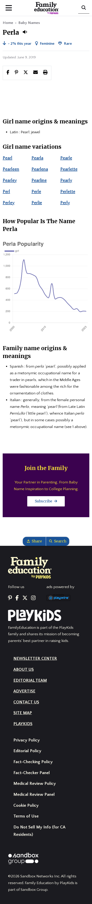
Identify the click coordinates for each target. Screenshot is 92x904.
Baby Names (29, 23)
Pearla (37, 158)
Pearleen (11, 169)
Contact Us (26, 702)
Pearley (10, 180)
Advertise (24, 691)
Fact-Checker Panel (31, 773)
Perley (9, 202)
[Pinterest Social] (10, 598)
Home (8, 23)
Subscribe (44, 501)
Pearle (66, 158)
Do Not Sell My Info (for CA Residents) (39, 831)
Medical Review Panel (34, 794)
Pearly (66, 180)
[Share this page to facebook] (7, 72)
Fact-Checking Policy (33, 762)
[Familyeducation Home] (30, 567)
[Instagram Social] (33, 598)
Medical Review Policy (34, 783)
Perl (6, 191)
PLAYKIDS (22, 724)
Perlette (67, 191)
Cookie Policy (26, 805)
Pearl (7, 158)
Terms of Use (26, 816)
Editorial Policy (27, 751)
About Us (23, 669)
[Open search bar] (83, 8)
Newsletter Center (35, 658)
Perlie (36, 202)
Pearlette (68, 169)
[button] (25, 32)
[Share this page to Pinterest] (16, 72)
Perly (65, 202)
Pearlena (39, 169)
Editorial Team (30, 680)
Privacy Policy (26, 740)
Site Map (22, 713)
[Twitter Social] (24, 598)
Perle (36, 191)
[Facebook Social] (17, 598)
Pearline (39, 180)
